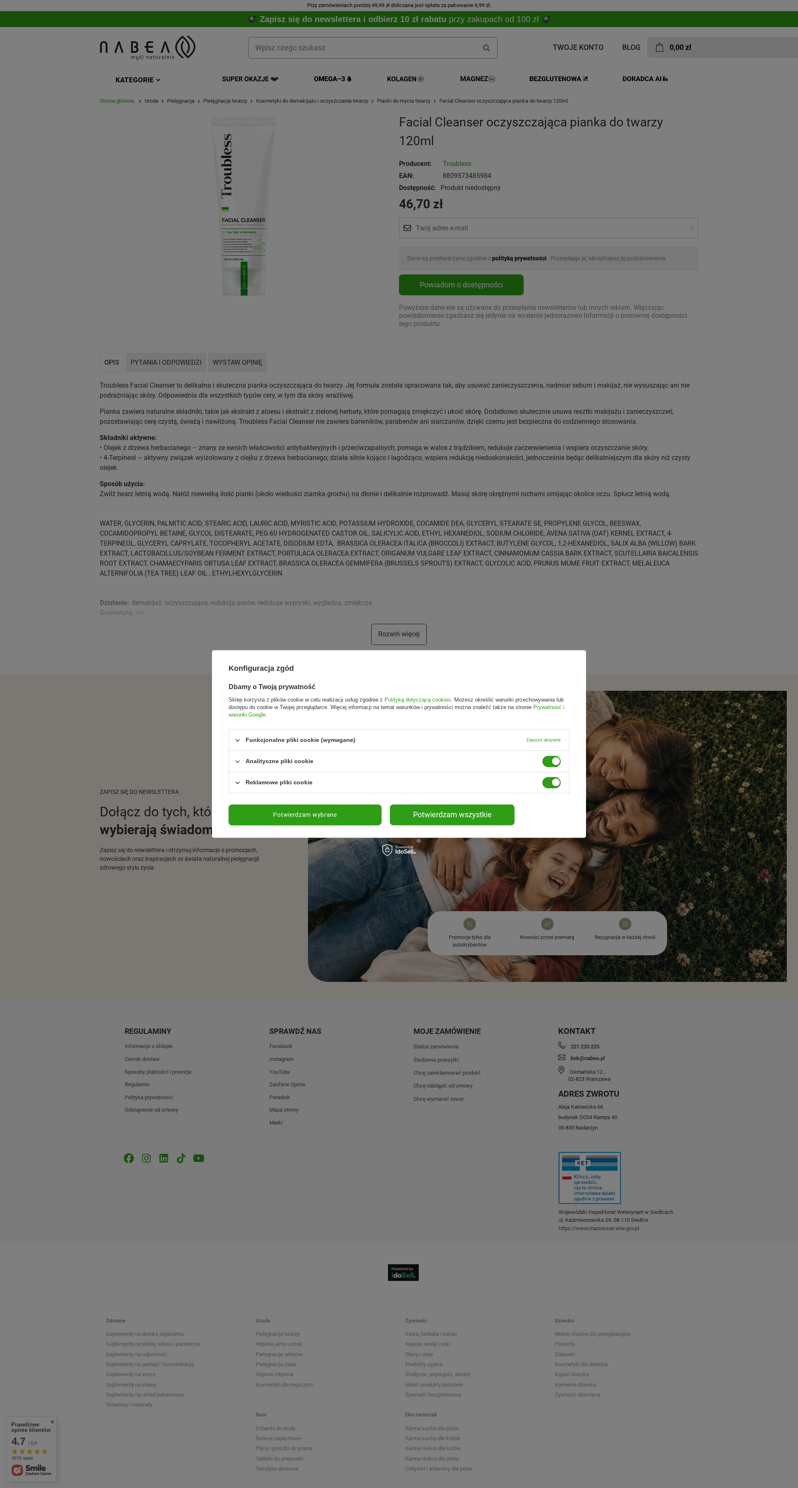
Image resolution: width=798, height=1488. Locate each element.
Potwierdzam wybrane (305, 814)
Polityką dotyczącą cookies (417, 700)
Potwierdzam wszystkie (452, 814)
